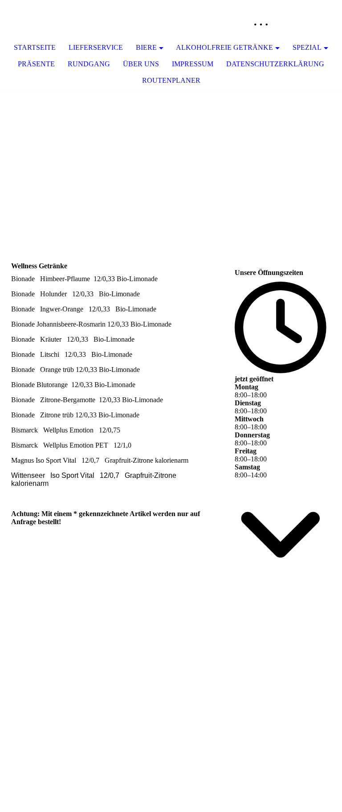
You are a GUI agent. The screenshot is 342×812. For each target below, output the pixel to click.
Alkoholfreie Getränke (224, 47)
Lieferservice (96, 47)
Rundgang (89, 64)
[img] (308, 20)
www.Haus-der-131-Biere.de (281, 651)
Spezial (307, 47)
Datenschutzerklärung (275, 64)
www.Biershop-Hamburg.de (280, 620)
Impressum (192, 64)
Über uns (141, 64)
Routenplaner (171, 80)
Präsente (36, 64)
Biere (146, 47)
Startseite (35, 47)
